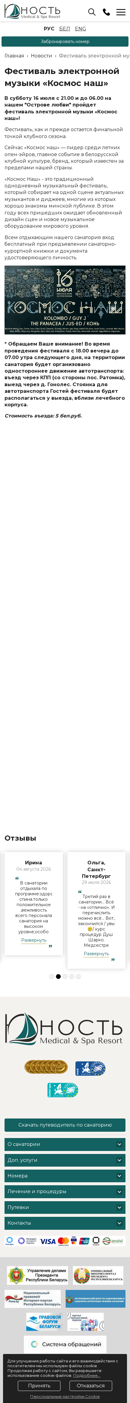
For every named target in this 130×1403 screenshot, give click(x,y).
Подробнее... (86, 1375)
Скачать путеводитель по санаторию (65, 1125)
